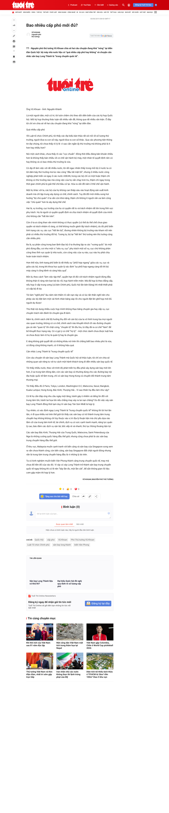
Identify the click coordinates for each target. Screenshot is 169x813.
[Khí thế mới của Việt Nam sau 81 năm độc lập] (39, 632)
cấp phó (51, 539)
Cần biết (100, 5)
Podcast (73, 5)
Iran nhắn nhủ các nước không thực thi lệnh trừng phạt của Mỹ (68, 674)
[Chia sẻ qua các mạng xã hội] (96, 496)
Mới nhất (18, 12)
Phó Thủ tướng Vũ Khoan (82, 539)
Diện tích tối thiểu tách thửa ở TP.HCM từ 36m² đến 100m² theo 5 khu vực (99, 674)
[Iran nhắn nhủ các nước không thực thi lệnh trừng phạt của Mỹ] (69, 661)
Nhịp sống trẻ (91, 12)
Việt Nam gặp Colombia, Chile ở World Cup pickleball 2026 (99, 645)
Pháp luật (53, 12)
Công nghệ (71, 12)
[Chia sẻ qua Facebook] (83, 496)
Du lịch (81, 12)
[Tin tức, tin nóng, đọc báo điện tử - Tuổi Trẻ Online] (23, 5)
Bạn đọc (150, 12)
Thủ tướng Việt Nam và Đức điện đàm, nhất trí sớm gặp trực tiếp (39, 674)
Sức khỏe (135, 12)
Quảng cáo (113, 5)
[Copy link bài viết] (90, 496)
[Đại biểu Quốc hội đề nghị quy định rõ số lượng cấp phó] (69, 570)
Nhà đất (128, 12)
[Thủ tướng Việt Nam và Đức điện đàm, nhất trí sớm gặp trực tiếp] (39, 661)
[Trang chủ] (13, 12)
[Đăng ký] (98, 603)
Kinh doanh (62, 12)
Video (33, 12)
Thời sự (39, 12)
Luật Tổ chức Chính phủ (38, 544)
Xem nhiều (26, 12)
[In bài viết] (14, 62)
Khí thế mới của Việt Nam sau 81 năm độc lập (38, 644)
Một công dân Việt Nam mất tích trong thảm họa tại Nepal (69, 645)
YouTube (87, 5)
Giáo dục (121, 12)
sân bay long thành (62, 544)
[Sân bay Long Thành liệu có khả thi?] (42, 570)
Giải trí (106, 12)
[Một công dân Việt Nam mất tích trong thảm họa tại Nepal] (69, 632)
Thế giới (46, 12)
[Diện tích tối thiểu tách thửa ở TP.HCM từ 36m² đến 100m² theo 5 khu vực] (99, 661)
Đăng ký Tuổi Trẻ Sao (143, 5)
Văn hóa (100, 12)
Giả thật (143, 12)
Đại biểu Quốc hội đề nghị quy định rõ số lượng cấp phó (69, 584)
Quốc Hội (39, 539)
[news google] (101, 35)
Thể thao (113, 12)
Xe (77, 12)
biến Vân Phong (81, 544)
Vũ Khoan (62, 539)
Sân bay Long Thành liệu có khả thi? (41, 582)
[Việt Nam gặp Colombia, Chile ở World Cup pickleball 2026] (99, 632)
